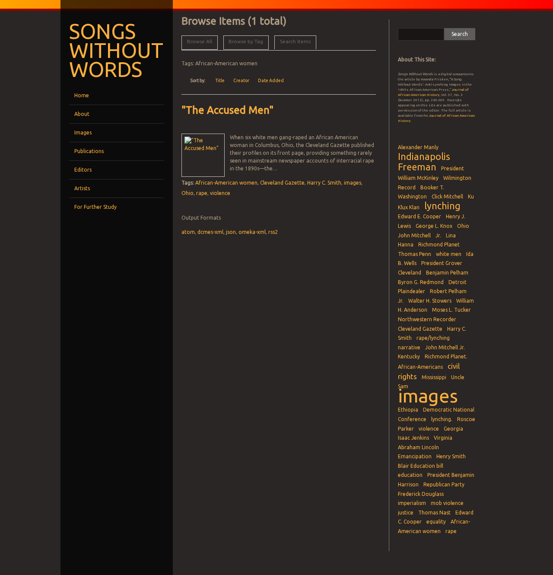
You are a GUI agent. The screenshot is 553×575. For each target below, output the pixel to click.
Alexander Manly (418, 147)
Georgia (453, 428)
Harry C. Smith (324, 182)
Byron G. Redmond (421, 282)
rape (201, 193)
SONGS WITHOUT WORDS (116, 50)
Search (459, 34)
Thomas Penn (414, 254)
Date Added (271, 80)
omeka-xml (252, 232)
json (231, 232)
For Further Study (95, 207)
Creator (241, 80)
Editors (83, 169)
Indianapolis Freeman (424, 161)
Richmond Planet (439, 244)
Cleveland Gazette (282, 182)
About (81, 114)
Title (220, 80)
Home (81, 95)
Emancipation (415, 456)
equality (436, 521)
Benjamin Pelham (447, 272)
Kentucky (409, 356)
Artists (82, 188)
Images (83, 132)
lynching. (441, 419)
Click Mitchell (447, 196)
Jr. (438, 235)
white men (448, 254)
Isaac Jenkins (413, 438)
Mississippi (434, 377)
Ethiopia (408, 409)
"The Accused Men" (227, 110)
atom (188, 232)
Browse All (199, 41)
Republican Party (443, 484)
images (352, 182)
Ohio (187, 193)
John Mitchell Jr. (445, 347)
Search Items (295, 41)
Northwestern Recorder (427, 319)
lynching (442, 206)
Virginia (443, 438)
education (410, 475)
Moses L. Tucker (451, 310)
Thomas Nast (434, 512)
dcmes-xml (210, 232)
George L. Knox (434, 226)
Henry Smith (451, 456)
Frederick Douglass (421, 494)
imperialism (412, 503)
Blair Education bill (420, 466)
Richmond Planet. (446, 356)
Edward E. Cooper (419, 216)
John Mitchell (414, 235)
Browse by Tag (246, 41)
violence (220, 193)
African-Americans (420, 367)
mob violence (447, 503)
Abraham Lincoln (418, 447)
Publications (89, 151)
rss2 (273, 232)
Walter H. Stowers (429, 300)
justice (405, 512)
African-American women (226, 182)
